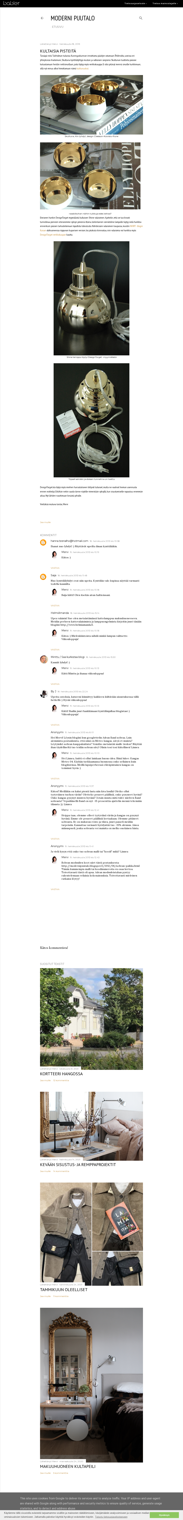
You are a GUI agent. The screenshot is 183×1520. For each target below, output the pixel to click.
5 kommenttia (60, 1473)
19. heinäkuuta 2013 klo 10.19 (84, 552)
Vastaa (55, 568)
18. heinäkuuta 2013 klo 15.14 (84, 613)
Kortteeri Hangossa (61, 1074)
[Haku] (141, 17)
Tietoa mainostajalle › (165, 3)
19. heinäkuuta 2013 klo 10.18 (84, 589)
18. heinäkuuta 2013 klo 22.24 (73, 691)
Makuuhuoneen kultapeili (67, 1466)
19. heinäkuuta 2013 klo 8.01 (79, 732)
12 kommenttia (61, 1080)
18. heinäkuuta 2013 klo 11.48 (72, 575)
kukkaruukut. (83, 68)
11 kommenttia (60, 1296)
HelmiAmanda (60, 613)
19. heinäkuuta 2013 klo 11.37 (79, 786)
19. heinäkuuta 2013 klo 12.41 (84, 810)
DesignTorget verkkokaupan (53, 234)
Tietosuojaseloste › (135, 3)
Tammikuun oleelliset (64, 1289)
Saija (53, 575)
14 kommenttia (61, 1171)
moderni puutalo (73, 18)
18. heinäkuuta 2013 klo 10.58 (105, 541)
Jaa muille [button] (45, 522)
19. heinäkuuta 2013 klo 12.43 (85, 857)
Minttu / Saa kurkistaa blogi (68, 657)
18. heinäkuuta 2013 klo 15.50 (101, 657)
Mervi (64, 552)
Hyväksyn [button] (164, 1515)
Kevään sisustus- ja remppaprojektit (78, 1164)
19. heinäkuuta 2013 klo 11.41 (79, 846)
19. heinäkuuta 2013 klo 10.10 (85, 753)
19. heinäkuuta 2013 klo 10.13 (84, 668)
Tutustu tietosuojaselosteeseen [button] (111, 1517)
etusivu (57, 26)
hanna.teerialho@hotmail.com (69, 541)
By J (53, 691)
